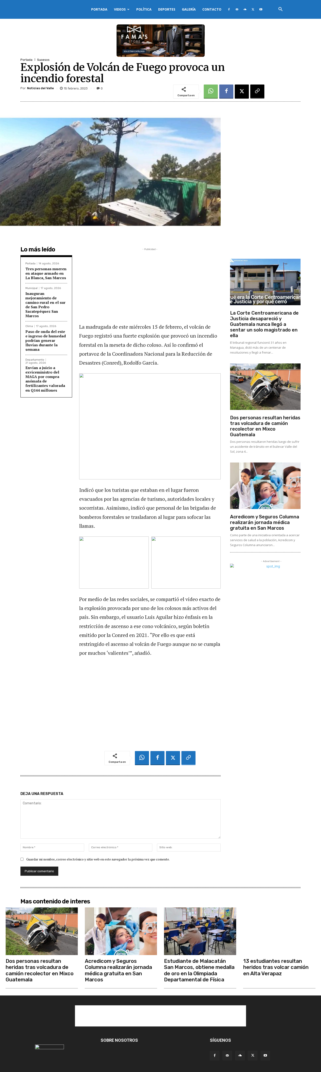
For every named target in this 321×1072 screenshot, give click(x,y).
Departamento (34, 360)
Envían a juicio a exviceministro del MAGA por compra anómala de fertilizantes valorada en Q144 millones (45, 379)
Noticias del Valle (40, 88)
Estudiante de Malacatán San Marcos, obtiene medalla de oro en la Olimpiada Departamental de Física (199, 970)
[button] (280, 10)
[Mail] (236, 9)
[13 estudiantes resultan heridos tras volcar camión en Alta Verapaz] (279, 931)
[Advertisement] (150, 284)
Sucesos (43, 59)
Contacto (211, 9)
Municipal (31, 288)
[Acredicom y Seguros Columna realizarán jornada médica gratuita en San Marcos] (265, 486)
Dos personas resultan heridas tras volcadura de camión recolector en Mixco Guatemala (265, 426)
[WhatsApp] (211, 92)
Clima (29, 326)
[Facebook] (228, 9)
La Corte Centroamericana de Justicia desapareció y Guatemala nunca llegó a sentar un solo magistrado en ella (264, 324)
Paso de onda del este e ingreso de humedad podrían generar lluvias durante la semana (45, 340)
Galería (189, 9)
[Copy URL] (257, 92)
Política (144, 9)
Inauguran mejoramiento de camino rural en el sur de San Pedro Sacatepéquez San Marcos (45, 305)
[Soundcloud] (244, 9)
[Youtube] (260, 9)
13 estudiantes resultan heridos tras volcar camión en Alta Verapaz (276, 967)
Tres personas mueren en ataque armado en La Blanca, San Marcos (46, 273)
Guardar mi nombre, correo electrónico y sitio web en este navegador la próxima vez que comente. (98, 859)
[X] (252, 9)
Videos (120, 9)
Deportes (166, 9)
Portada (99, 9)
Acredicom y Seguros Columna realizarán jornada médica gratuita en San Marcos (264, 522)
